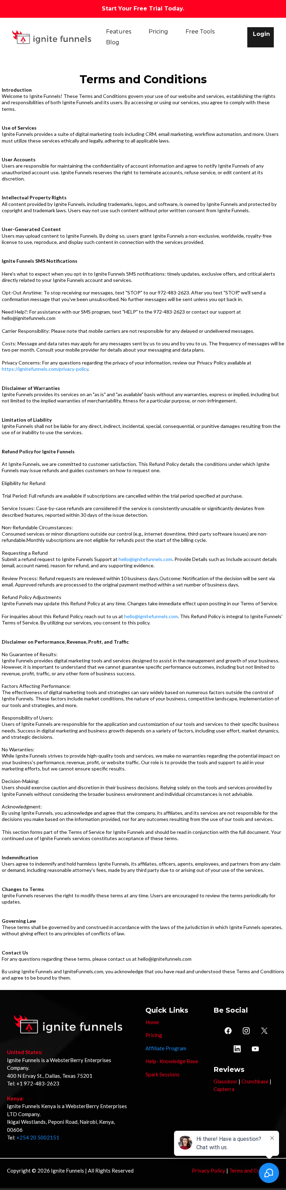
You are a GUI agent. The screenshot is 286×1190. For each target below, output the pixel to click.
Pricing (158, 31)
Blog (112, 42)
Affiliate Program (165, 1048)
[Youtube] (255, 1049)
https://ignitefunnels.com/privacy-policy (45, 369)
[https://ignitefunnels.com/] (51, 37)
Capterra (223, 1089)
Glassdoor (225, 1081)
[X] (264, 1031)
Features (118, 31)
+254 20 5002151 (37, 1137)
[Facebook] (228, 1031)
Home (152, 1022)
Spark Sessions (162, 1074)
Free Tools (200, 31)
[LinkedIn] (237, 1049)
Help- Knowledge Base (171, 1061)
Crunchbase (255, 1081)
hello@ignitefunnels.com (145, 559)
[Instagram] (246, 1031)
